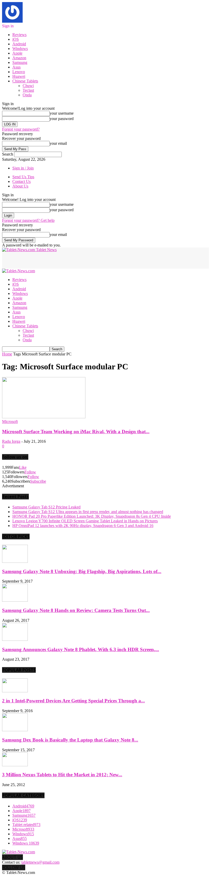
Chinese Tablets (25, 81)
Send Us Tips (23, 177)
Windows (20, 48)
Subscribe (38, 481)
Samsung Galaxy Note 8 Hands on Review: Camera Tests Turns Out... (76, 610)
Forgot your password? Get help (28, 220)
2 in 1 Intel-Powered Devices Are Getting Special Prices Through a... (73, 700)
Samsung (19, 62)
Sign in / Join (23, 168)
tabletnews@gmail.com (40, 862)
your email (58, 143)
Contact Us (21, 181)
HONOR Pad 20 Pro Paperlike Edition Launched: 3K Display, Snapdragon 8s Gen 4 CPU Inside (91, 516)
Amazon (19, 58)
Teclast (28, 90)
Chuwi (28, 85)
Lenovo (18, 72)
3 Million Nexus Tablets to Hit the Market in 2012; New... (62, 774)
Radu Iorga (11, 441)
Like (23, 467)
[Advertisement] (62, 260)
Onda (27, 95)
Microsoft (10, 421)
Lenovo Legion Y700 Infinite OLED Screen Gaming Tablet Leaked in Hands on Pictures (85, 521)
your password (62, 118)
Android (19, 44)
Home (7, 354)
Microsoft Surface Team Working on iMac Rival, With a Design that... (76, 431)
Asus (16, 67)
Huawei (18, 76)
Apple (17, 53)
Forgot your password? (21, 129)
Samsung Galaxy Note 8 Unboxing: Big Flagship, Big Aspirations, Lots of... (81, 571)
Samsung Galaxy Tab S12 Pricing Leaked (46, 507)
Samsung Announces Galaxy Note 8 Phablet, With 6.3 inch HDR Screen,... (80, 649)
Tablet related (26, 824)
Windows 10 (25, 843)
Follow (30, 472)
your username (62, 113)
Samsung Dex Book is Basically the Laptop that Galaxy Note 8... (70, 740)
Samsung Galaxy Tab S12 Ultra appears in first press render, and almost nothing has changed (87, 511)
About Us (20, 186)
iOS (15, 39)
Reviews (19, 34)
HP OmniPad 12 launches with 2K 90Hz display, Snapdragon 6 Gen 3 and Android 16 (82, 525)
